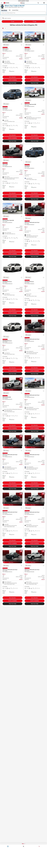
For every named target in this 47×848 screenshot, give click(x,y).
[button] (12, 77)
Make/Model (4, 10)
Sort (13, 21)
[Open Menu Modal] (1, 2)
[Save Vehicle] (21, 44)
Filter (35, 21)
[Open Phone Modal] (38, 2)
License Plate (15, 10)
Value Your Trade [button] (12, 83)
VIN (9, 10)
